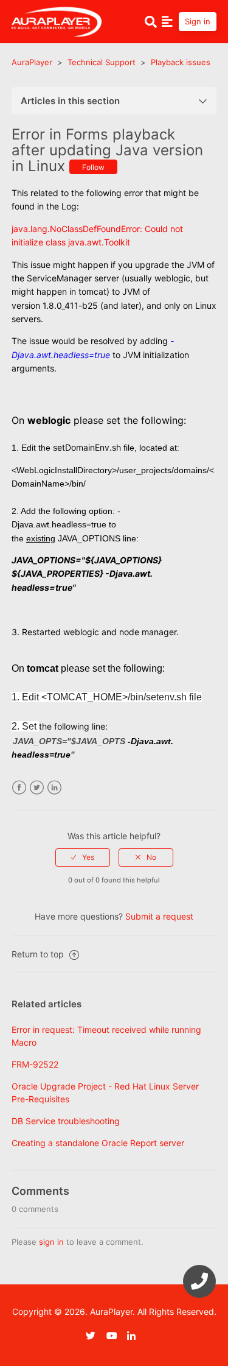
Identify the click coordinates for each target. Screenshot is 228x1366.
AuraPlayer (32, 62)
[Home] (57, 20)
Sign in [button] (197, 21)
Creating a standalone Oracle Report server (98, 1143)
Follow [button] (93, 167)
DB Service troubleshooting (66, 1121)
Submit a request (159, 916)
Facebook (19, 787)
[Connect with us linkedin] (136, 1335)
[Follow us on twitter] (95, 1335)
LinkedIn (54, 787)
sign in (51, 1242)
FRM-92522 (35, 1064)
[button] (167, 21)
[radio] (82, 857)
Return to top (39, 954)
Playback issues (180, 62)
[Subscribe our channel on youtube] (115, 1335)
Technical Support (101, 62)
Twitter (36, 787)
